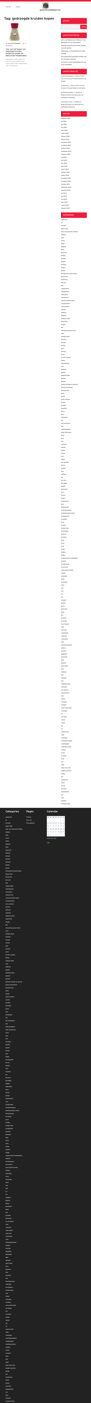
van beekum (64, 690)
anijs (62, 238)
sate (62, 642)
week (62, 765)
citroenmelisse (65, 304)
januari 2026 (65, 139)
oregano (63, 600)
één (62, 327)
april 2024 (64, 202)
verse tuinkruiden (66, 708)
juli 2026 (63, 121)
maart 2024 (65, 205)
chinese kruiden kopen (67, 301)
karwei (63, 453)
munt (62, 585)
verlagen (63, 705)
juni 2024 (64, 196)
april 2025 (64, 166)
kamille (63, 447)
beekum (63, 256)
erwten (63, 345)
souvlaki (63, 651)
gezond (63, 381)
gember (63, 378)
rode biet (64, 630)
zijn (62, 795)
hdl (62, 420)
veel (62, 696)
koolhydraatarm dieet (68, 513)
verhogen (64, 702)
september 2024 (66, 187)
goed (62, 393)
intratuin (63, 444)
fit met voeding (66, 357)
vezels (63, 723)
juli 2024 (64, 193)
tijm (62, 675)
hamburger (64, 417)
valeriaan (64, 687)
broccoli (63, 283)
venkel (63, 699)
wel (62, 777)
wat (62, 762)
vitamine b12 (65, 732)
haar (62, 414)
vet (62, 714)
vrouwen (63, 756)
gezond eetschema (67, 387)
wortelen (63, 789)
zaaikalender (65, 792)
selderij (63, 648)
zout (62, 798)
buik (62, 286)
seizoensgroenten (66, 645)
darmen (63, 309)
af (61, 223)
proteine (63, 618)
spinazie (63, 663)
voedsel (63, 750)
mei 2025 (64, 163)
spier (62, 660)
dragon (63, 325)
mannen (63, 561)
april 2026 (64, 130)
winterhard (64, 780)
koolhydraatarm (66, 510)
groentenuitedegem (14, 43)
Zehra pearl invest (66, 102)
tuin (62, 681)
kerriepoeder (65, 462)
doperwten (64, 321)
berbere (63, 262)
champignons (65, 292)
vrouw (63, 753)
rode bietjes (64, 633)
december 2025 (66, 142)
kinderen (63, 474)
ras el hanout (65, 624)
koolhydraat (65, 507)
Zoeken (66, 21)
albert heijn (64, 229)
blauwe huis (64, 277)
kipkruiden (64, 489)
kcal (62, 456)
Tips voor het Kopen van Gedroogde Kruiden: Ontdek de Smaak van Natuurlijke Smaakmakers (16, 52)
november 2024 (66, 181)
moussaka (64, 582)
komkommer (65, 501)
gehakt (63, 372)
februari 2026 (65, 136)
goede (63, 396)
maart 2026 (65, 133)
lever (62, 546)
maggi (63, 555)
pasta (63, 606)
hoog (62, 435)
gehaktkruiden (65, 375)
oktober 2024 (65, 184)
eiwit (62, 333)
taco (62, 669)
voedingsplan (65, 744)
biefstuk (63, 265)
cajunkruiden (65, 289)
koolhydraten (65, 516)
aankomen (64, 220)
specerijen (64, 657)
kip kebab (64, 483)
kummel (63, 534)
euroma (63, 351)
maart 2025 (65, 169)
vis (62, 729)
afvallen (63, 226)
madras (63, 552)
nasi (62, 588)
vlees (62, 735)
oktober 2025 (65, 148)
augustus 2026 (65, 118)
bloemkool (64, 280)
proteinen (64, 621)
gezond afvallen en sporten (69, 384)
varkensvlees (65, 693)
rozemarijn (64, 639)
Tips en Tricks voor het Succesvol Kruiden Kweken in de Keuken (73, 78)
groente (63, 405)
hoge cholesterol (66, 432)
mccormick (64, 567)
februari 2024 (65, 208)
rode (62, 627)
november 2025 (66, 145)
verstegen (64, 711)
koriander (64, 519)
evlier (62, 354)
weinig (63, 774)
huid (62, 438)
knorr (62, 492)
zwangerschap (65, 804)
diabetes (63, 315)
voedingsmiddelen (66, 741)
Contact (18, 7)
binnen (63, 271)
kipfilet (63, 486)
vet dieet (64, 717)
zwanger (63, 801)
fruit (62, 366)
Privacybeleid (30, 823)
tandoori (63, 672)
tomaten (63, 678)
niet (62, 591)
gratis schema (65, 399)
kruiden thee (65, 528)
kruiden (63, 525)
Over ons (8, 7)
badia (63, 244)
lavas (62, 543)
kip (62, 477)
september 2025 (66, 151)
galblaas (63, 369)
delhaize (63, 313)
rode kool (64, 636)
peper (62, 612)
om (62, 597)
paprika (63, 603)
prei (62, 615)
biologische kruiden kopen (69, 274)
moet (62, 579)
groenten (64, 408)
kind (62, 471)
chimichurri (64, 295)
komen (63, 495)
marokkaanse (65, 564)
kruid (62, 522)
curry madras (65, 307)
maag (63, 549)
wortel (63, 786)
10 (48, 826)
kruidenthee (64, 531)
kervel (63, 465)
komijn (63, 498)
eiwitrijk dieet (65, 336)
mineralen (64, 576)
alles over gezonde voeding (69, 232)
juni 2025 (64, 160)
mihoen (63, 573)
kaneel (63, 450)
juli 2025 (64, 157)
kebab (63, 459)
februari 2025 (65, 172)
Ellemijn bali (64, 86)
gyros (63, 411)
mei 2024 (64, 199)
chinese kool (65, 298)
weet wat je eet (66, 768)
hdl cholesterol (65, 423)
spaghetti (64, 654)
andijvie (63, 235)
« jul (48, 843)
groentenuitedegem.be (50, 10)
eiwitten (63, 339)
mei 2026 (64, 127)
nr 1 (62, 594)
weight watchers (66, 771)
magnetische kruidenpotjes (69, 558)
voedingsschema (66, 747)
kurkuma (63, 537)
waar (62, 759)
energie (63, 342)
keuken (63, 468)
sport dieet (64, 666)
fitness (63, 360)
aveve (63, 241)
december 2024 (66, 178)
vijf (62, 726)
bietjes (63, 268)
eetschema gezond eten (68, 331)
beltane (63, 259)
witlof (63, 783)
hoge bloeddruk (66, 429)
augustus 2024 (65, 190)
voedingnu (64, 738)
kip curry (63, 480)
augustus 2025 (65, 154)
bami (62, 250)
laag (62, 540)
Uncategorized (65, 684)
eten (62, 348)
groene (63, 402)
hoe (62, 426)
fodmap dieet (65, 363)
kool (62, 504)
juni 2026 (64, 124)
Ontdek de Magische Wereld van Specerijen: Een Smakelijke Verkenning (72, 95)
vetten (63, 720)
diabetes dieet (65, 319)
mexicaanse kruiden (67, 570)
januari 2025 (65, 175)
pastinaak (64, 609)
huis (62, 441)
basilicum (64, 253)
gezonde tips (65, 390)
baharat (63, 247)
